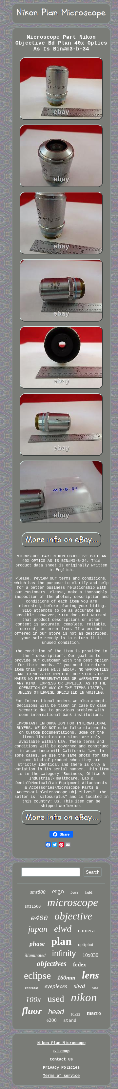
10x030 (90, 955)
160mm (66, 977)
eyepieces (56, 986)
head (56, 1012)
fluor (32, 1010)
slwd (79, 985)
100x (33, 999)
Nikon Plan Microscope (61, 1043)
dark (95, 988)
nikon (84, 997)
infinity (64, 953)
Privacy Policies (61, 1067)
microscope (72, 902)
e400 (39, 918)
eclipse (37, 975)
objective (73, 916)
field (88, 892)
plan (61, 941)
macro (94, 1013)
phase (37, 943)
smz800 (38, 892)
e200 (52, 1020)
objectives (52, 964)
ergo (58, 891)
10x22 (75, 1014)
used (56, 999)
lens (90, 975)
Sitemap (61, 1051)
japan (38, 929)
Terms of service (61, 1076)
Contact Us (61, 1059)
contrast (31, 988)
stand (69, 1020)
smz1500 (33, 906)
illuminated (35, 955)
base (74, 892)
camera (86, 930)
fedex (79, 964)
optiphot (85, 944)
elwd (62, 928)
